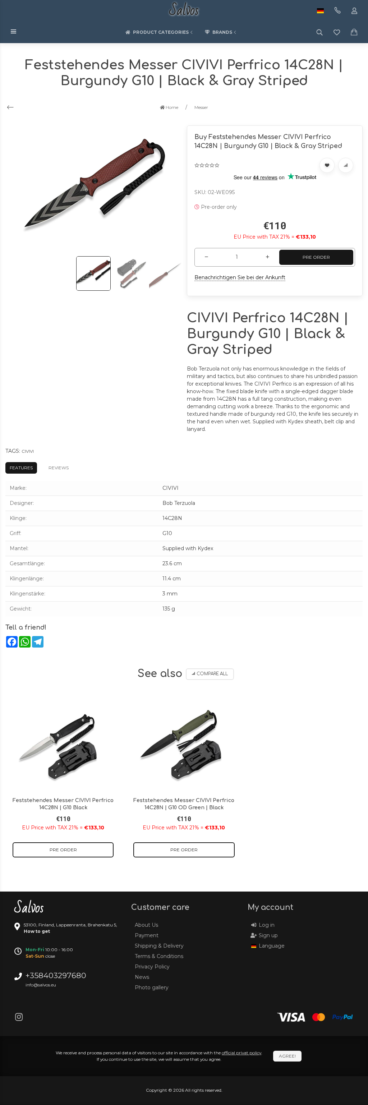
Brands (222, 32)
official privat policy (241, 1052)
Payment (146, 935)
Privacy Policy (152, 966)
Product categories (161, 32)
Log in (267, 925)
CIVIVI (28, 451)
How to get (37, 931)
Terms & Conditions (159, 956)
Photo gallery (152, 987)
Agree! (287, 1056)
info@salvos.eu (41, 984)
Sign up (268, 935)
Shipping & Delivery (159, 946)
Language (272, 946)
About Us (146, 925)
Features (21, 467)
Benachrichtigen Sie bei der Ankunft (239, 277)
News (142, 977)
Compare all (212, 674)
